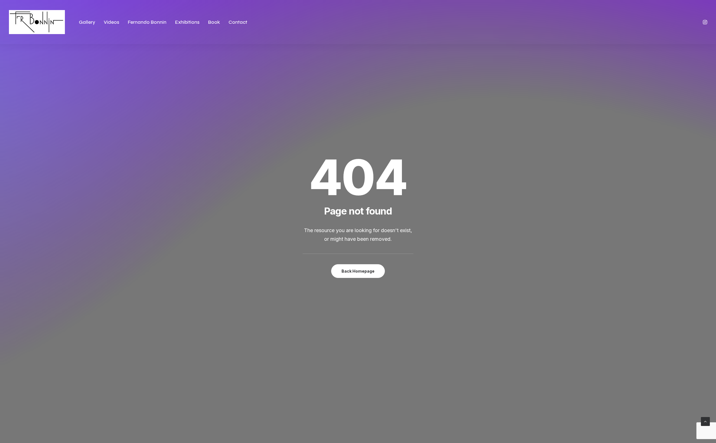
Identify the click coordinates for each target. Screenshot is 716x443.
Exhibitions (187, 22)
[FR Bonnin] (37, 22)
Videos (111, 22)
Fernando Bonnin (147, 22)
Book (214, 22)
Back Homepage (358, 271)
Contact (238, 22)
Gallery (87, 22)
